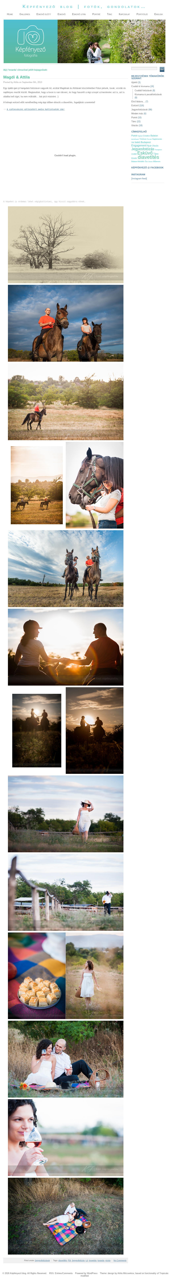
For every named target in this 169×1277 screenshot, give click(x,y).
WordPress (92, 1273)
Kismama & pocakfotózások (148, 94)
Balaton (154, 135)
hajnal (140, 136)
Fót (69, 1260)
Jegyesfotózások (42, 1260)
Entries (58, 1273)
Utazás (134, 125)
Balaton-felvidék (137, 161)
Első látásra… (138, 101)
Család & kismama (140, 86)
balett (137, 142)
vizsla (107, 1260)
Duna (150, 161)
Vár (132, 142)
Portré (134, 117)
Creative (146, 136)
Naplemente (157, 139)
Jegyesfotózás (78, 1260)
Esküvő (135, 105)
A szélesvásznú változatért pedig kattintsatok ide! (36, 109)
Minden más (137, 113)
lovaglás (93, 1260)
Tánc (133, 121)
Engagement (138, 145)
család (134, 154)
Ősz (146, 161)
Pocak (149, 139)
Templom (158, 150)
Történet (142, 139)
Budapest (146, 142)
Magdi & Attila (16, 77)
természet (135, 139)
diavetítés (62, 1260)
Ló (87, 1260)
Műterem (156, 161)
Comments (67, 1273)
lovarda (101, 1260)
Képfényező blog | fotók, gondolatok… (84, 6)
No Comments (120, 1260)
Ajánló (134, 82)
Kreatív (134, 158)
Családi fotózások (143, 90)
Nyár (149, 145)
